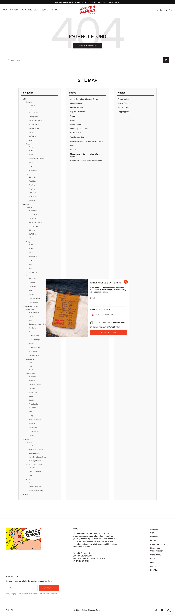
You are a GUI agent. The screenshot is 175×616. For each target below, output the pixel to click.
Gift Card (32, 132)
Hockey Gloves (34, 355)
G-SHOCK (32, 408)
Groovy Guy (33, 196)
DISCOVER (44, 10)
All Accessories (34, 312)
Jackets (31, 151)
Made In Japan (34, 128)
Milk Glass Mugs (34, 339)
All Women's (33, 210)
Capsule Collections (35, 486)
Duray (31, 396)
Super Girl (32, 287)
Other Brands (30, 374)
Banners (31, 343)
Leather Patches (34, 347)
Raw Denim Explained (36, 449)
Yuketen (31, 435)
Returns (153, 558)
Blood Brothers (76, 103)
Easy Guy (32, 189)
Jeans (31, 147)
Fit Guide (32, 445)
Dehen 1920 (33, 392)
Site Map (154, 570)
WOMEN (14, 10)
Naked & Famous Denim (34, 465)
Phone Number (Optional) (100, 309)
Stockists (154, 536)
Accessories (33, 170)
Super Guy (32, 200)
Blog (30, 482)
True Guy (32, 185)
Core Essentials (34, 113)
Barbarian (32, 380)
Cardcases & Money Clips (37, 324)
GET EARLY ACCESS (108, 333)
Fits (27, 174)
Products (29, 442)
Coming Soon (33, 116)
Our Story (32, 468)
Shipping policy (124, 112)
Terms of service (124, 103)
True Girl (32, 283)
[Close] (126, 282)
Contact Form (75, 124)
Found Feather (34, 404)
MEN (5, 10)
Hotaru (31, 366)
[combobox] (95, 315)
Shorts (31, 264)
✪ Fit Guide (32, 177)
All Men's (32, 105)
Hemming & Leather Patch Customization (86, 161)
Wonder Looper (34, 431)
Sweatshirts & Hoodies (36, 158)
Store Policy (155, 555)
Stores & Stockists (35, 471)
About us (154, 529)
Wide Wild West (34, 302)
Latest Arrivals (34, 109)
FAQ (72, 145)
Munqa (31, 416)
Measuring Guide (34, 453)
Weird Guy (32, 181)
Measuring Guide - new (79, 129)
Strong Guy (32, 193)
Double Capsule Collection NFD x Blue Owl (86, 141)
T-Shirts (31, 166)
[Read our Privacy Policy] (124, 326)
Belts (30, 268)
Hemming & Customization (38, 457)
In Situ (31, 412)
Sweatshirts (33, 256)
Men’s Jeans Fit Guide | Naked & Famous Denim (86, 155)
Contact (73, 120)
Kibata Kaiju (30, 359)
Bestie (31, 290)
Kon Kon (31, 370)
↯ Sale (31, 140)
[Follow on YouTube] (162, 610)
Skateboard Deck (35, 351)
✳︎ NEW (55, 10)
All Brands (32, 377)
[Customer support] (170, 611)
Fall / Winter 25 (34, 124)
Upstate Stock (33, 427)
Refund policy (123, 107)
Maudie (31, 294)
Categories (29, 144)
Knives (31, 332)
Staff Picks (32, 136)
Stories (28, 479)
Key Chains (32, 328)
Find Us (73, 150)
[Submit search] (166, 60)
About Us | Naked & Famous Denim (84, 99)
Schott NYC (33, 423)
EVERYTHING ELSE (28, 10)
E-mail (92, 298)
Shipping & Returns (35, 461)
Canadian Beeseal (35, 384)
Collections (29, 102)
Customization (75, 133)
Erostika (31, 400)
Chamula (32, 388)
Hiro (30, 362)
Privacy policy (123, 99)
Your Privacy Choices (78, 137)
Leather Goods (34, 336)
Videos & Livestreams (36, 490)
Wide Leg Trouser (35, 298)
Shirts (31, 162)
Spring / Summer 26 (35, 120)
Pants (31, 155)
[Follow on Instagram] (156, 610)
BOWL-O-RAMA (76, 107)
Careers (31, 475)
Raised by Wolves (35, 419)
